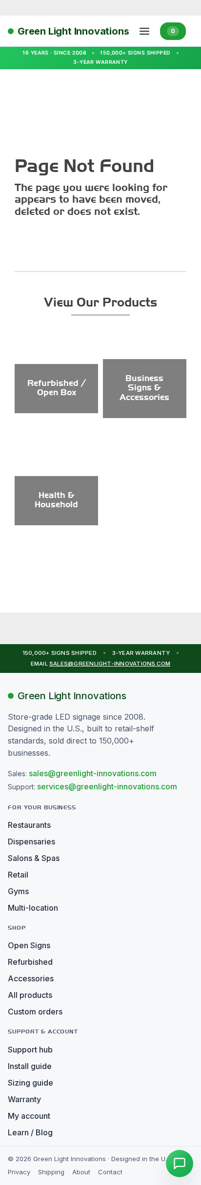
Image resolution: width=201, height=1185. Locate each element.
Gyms (18, 891)
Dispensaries (31, 841)
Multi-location (33, 908)
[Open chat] (179, 1163)
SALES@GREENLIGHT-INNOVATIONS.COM (109, 663)
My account (29, 1116)
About (81, 1172)
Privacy (19, 1172)
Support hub (30, 1049)
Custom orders (35, 1011)
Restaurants (29, 825)
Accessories (31, 978)
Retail (18, 874)
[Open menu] (144, 31)
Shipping (51, 1172)
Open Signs (29, 945)
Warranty (24, 1099)
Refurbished (30, 962)
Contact (110, 1172)
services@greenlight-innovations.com (107, 786)
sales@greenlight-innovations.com (93, 773)
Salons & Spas (34, 858)
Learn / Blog (30, 1132)
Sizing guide (30, 1083)
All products (30, 995)
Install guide (30, 1066)
